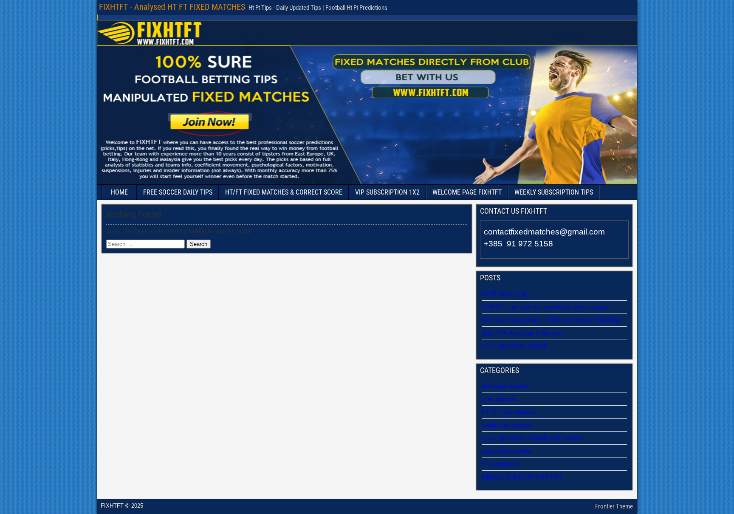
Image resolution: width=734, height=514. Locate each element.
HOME (119, 192)
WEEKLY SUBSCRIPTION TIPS (553, 192)
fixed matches (499, 399)
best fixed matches (505, 386)
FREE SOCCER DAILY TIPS (177, 192)
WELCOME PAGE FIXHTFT (467, 192)
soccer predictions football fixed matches (532, 438)
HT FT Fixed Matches (509, 412)
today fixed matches (507, 451)
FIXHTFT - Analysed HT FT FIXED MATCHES (172, 7)
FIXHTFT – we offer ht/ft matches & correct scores (544, 307)
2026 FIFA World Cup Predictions (522, 333)
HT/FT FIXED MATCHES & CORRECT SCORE (283, 192)
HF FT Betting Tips (505, 294)
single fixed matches (507, 425)
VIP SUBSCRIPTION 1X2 (387, 192)
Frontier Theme (614, 506)
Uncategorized (499, 463)
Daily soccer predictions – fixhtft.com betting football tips (552, 319)
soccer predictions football (514, 345)
